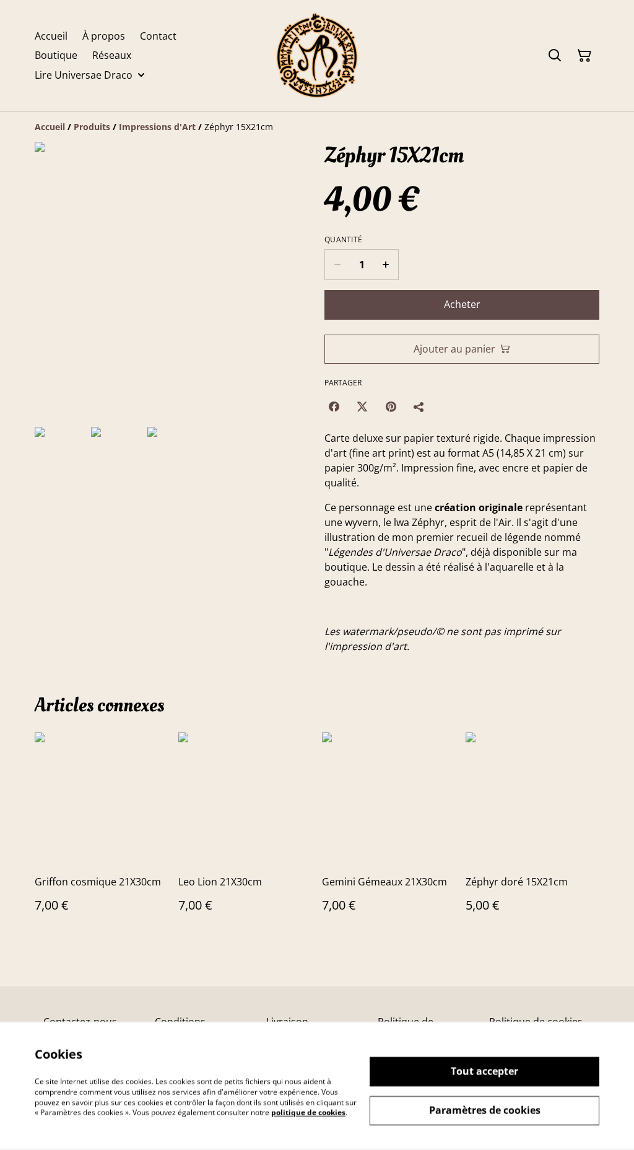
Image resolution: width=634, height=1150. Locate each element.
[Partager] (419, 406)
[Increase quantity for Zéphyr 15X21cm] (386, 264)
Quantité (343, 239)
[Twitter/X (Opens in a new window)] (362, 406)
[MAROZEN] (317, 55)
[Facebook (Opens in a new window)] (333, 406)
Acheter (462, 304)
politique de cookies (308, 1112)
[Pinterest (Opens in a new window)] (390, 406)
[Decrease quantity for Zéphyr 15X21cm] (337, 264)
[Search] (555, 55)
